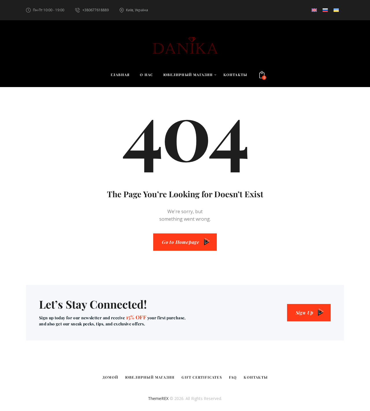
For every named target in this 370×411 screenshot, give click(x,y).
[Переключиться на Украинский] (336, 10)
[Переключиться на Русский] (325, 10)
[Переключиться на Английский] (314, 10)
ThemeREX (158, 398)
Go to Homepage (180, 242)
